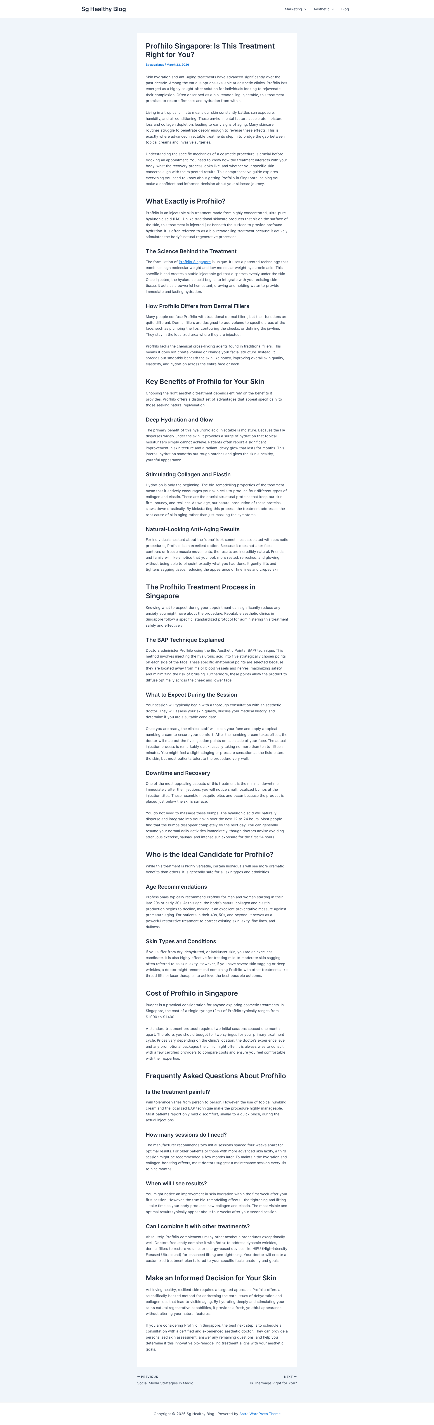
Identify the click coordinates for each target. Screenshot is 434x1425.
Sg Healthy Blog (103, 8)
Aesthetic (322, 9)
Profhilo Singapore (195, 262)
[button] (304, 9)
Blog (345, 9)
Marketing (293, 9)
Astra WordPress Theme (260, 1413)
